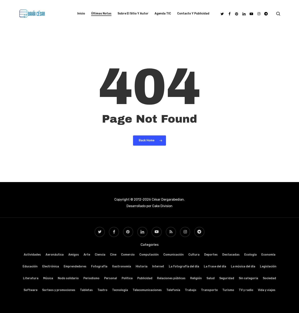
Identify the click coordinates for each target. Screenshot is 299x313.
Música (48, 278)
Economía (268, 254)
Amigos (73, 254)
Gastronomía (121, 266)
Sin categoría (248, 278)
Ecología (250, 254)
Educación (30, 266)
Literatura (30, 278)
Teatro (102, 290)
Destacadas (231, 254)
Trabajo (190, 290)
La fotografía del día (184, 266)
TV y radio (246, 290)
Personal (110, 278)
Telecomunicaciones (147, 290)
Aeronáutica (55, 254)
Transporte (209, 290)
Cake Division (161, 206)
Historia (141, 266)
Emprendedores (75, 266)
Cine (113, 254)
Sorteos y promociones (58, 290)
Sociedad (269, 278)
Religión (196, 278)
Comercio (128, 254)
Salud (210, 278)
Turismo (228, 290)
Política (127, 278)
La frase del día (215, 266)
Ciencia (100, 254)
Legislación (268, 266)
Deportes (211, 254)
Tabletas (86, 290)
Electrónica (50, 266)
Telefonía (173, 290)
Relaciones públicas (171, 278)
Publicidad (144, 278)
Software (30, 290)
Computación (149, 254)
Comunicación (173, 254)
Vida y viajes (266, 290)
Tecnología (120, 290)
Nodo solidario (68, 278)
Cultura (194, 254)
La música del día (243, 266)
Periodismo (91, 278)
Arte (87, 254)
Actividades (32, 254)
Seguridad (226, 278)
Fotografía (99, 266)
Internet (158, 266)
